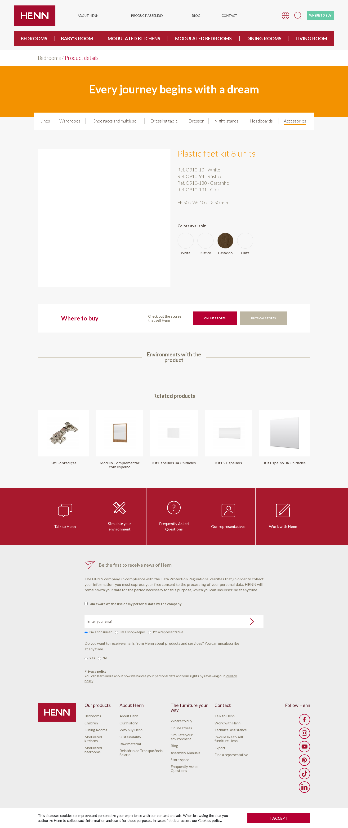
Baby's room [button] (77, 38)
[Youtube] (304, 746)
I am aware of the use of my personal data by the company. (135, 604)
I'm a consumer (100, 632)
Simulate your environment (119, 526)
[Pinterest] (304, 760)
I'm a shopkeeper (132, 632)
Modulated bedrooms (93, 750)
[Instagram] (304, 733)
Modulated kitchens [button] (134, 38)
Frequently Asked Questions (174, 526)
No (105, 658)
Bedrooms (49, 58)
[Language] (285, 15)
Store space (180, 760)
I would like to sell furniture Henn (228, 739)
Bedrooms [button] (34, 38)
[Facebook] (304, 719)
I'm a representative (168, 632)
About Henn (129, 716)
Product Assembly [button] (147, 16)
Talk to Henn (65, 526)
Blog (196, 16)
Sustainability (130, 737)
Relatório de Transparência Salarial (141, 753)
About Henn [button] (88, 16)
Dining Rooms (96, 730)
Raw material (130, 744)
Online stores (215, 318)
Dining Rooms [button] (263, 38)
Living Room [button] (311, 38)
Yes (92, 658)
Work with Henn (283, 526)
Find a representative (231, 755)
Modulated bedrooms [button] (203, 38)
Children (91, 723)
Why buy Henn (131, 730)
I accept (278, 818)
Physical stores (263, 318)
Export (219, 748)
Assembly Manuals (185, 753)
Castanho (225, 253)
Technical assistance (230, 730)
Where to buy (181, 721)
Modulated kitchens (93, 739)
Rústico (205, 253)
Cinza (245, 253)
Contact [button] (229, 16)
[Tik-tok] (304, 773)
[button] (298, 15)
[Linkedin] (304, 787)
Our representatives (228, 526)
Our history (129, 723)
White (185, 253)
